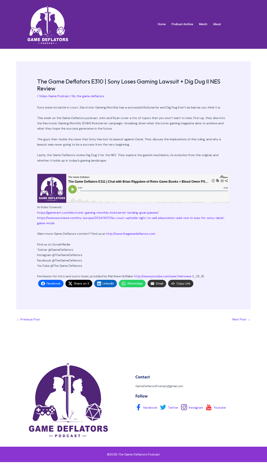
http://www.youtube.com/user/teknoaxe (162, 276)
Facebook (149, 408)
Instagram (195, 408)
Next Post (241, 319)
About (217, 24)
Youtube (219, 408)
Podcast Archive (182, 24)
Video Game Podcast (54, 96)
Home (162, 24)
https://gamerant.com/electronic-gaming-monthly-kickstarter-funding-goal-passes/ (98, 213)
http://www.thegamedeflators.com (131, 234)
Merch (203, 24)
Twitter (172, 408)
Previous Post (28, 319)
